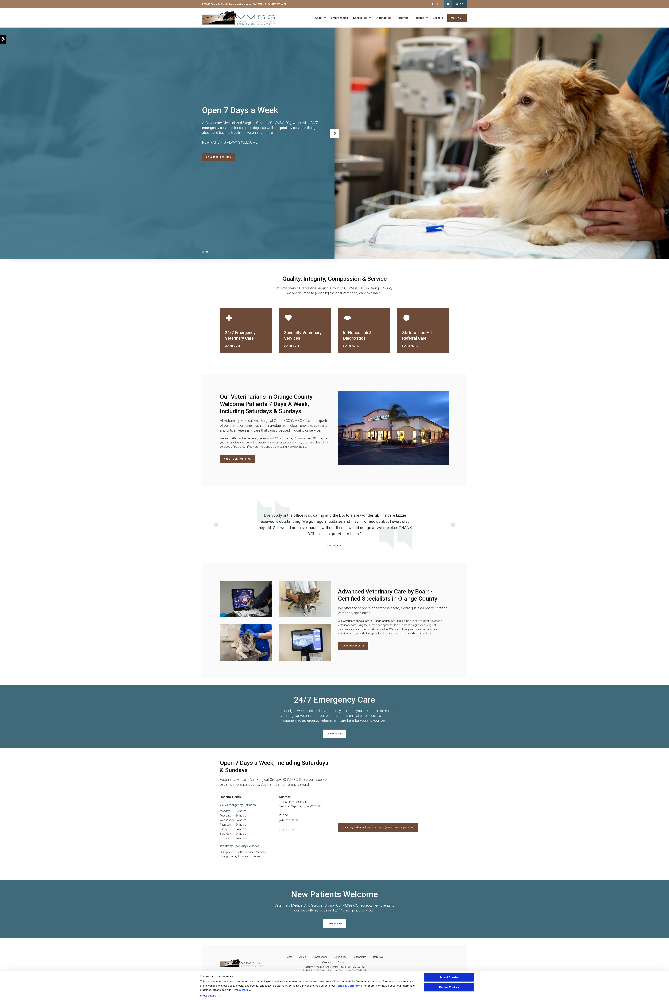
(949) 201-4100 (278, 4)
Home (289, 957)
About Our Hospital (237, 459)
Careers (438, 18)
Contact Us (287, 830)
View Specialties (353, 646)
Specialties (360, 18)
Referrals (403, 18)
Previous (216, 525)
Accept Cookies (449, 977)
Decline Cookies (449, 987)
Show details (208, 995)
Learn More (233, 346)
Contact (457, 18)
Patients (419, 18)
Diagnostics (383, 18)
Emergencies (339, 18)
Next (334, 133)
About (318, 18)
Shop (459, 4)
